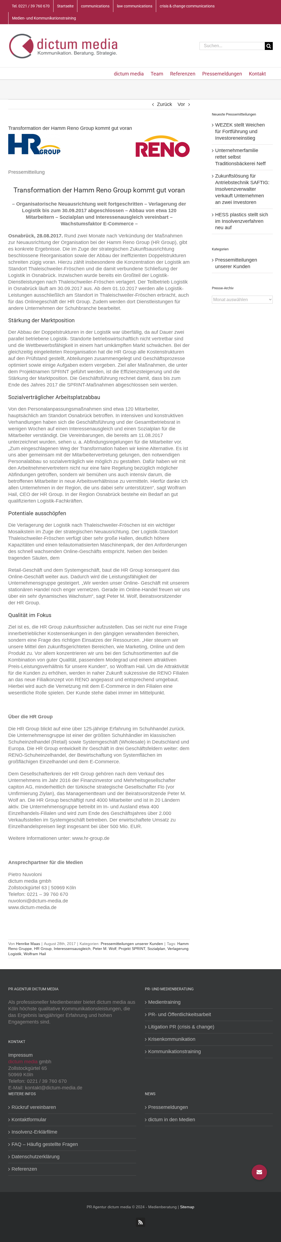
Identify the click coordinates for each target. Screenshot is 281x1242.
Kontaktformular (29, 1119)
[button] (259, 1172)
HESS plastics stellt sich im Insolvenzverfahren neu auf (241, 221)
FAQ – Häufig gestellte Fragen (45, 1144)
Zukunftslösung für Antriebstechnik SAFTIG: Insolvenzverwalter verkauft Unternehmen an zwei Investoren (242, 189)
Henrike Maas (28, 943)
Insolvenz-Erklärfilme (34, 1132)
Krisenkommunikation (171, 1039)
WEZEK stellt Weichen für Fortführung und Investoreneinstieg (240, 131)
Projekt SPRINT (132, 948)
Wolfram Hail (35, 954)
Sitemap (187, 1207)
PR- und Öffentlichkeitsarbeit (179, 1014)
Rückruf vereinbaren (34, 1107)
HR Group (43, 948)
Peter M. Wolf (104, 948)
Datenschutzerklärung (36, 1156)
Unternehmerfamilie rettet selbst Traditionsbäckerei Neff (240, 157)
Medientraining (164, 1002)
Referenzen (24, 1169)
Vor (181, 104)
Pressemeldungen (168, 1107)
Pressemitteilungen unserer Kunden (132, 943)
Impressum (20, 1055)
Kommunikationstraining (174, 1051)
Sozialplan (156, 948)
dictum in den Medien (171, 1119)
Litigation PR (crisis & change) (181, 1027)
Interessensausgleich (72, 948)
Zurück (164, 104)
